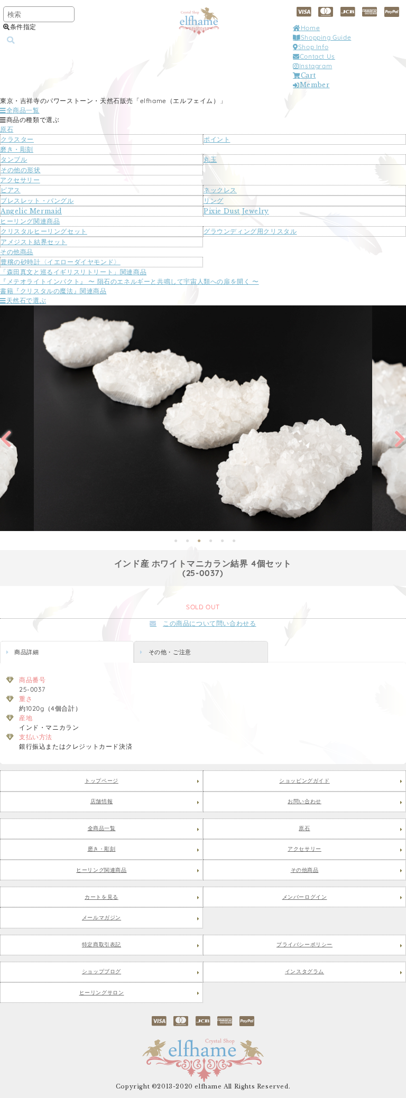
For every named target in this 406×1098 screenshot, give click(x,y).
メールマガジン (101, 918)
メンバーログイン (304, 897)
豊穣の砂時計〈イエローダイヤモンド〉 (61, 262)
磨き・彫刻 (16, 149)
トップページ (101, 781)
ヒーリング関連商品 (30, 221)
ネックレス (220, 190)
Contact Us (317, 56)
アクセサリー (20, 180)
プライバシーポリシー (304, 945)
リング (214, 200)
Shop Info (313, 47)
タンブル (14, 159)
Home (310, 28)
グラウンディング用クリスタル (250, 231)
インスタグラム (304, 972)
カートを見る (101, 897)
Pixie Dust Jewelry (236, 211)
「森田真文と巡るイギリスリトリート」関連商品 (73, 272)
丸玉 (210, 159)
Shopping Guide (326, 37)
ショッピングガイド (304, 781)
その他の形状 (21, 170)
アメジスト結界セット (34, 242)
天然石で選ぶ (26, 300)
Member (314, 85)
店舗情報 (101, 801)
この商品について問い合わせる (209, 623)
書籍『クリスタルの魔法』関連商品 (53, 291)
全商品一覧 (23, 110)
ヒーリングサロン (101, 993)
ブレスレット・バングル (37, 200)
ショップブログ (101, 972)
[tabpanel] (203, 418)
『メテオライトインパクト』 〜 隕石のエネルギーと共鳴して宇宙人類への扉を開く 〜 (129, 281)
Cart (308, 75)
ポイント (217, 139)
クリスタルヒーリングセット (44, 231)
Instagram (315, 66)
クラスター (17, 139)
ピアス (11, 190)
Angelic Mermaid (31, 211)
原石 (6, 129)
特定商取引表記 (101, 945)
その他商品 (16, 252)
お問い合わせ (304, 801)
